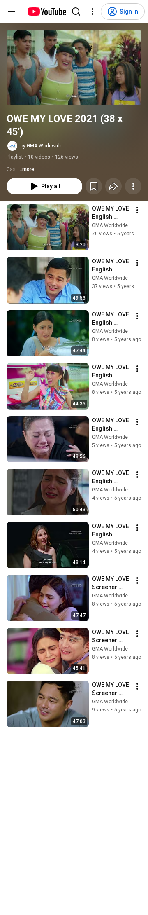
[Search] (76, 11)
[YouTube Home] (46, 11)
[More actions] (133, 186)
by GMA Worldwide (41, 146)
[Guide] (11, 11)
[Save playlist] (94, 186)
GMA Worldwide (110, 225)
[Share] (113, 186)
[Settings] (92, 11)
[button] (74, 67)
